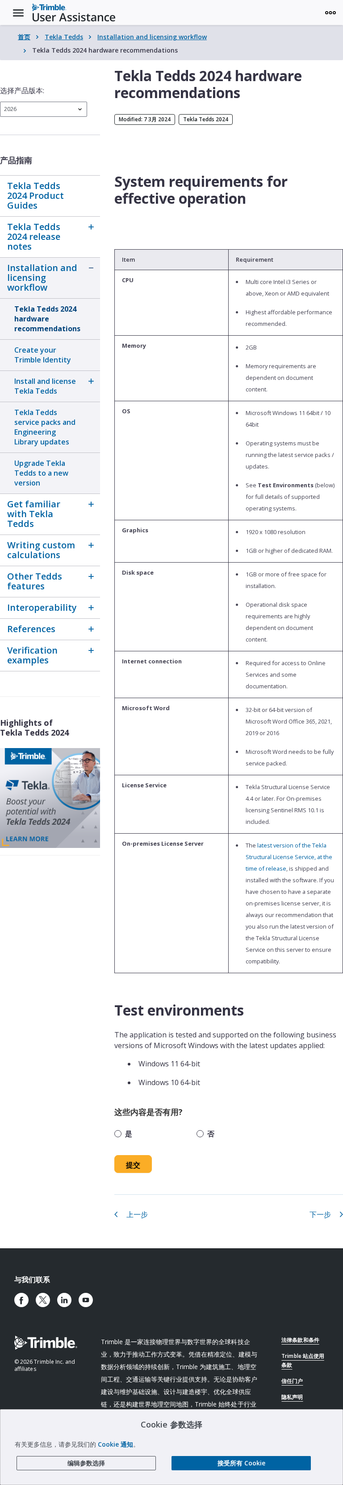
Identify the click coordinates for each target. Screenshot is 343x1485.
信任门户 (292, 1381)
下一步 (320, 1214)
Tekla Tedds (64, 37)
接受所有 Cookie (241, 1463)
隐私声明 (292, 1397)
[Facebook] (21, 1300)
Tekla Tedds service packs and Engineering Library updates (44, 427)
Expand (91, 227)
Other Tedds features (34, 581)
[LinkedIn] (64, 1300)
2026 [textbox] (10, 109)
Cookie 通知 (115, 1444)
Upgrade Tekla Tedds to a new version (41, 473)
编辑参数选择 (86, 1463)
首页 (24, 37)
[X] (43, 1300)
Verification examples (32, 655)
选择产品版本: (22, 90)
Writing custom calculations (41, 550)
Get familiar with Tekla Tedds (33, 514)
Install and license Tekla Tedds (45, 386)
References (31, 629)
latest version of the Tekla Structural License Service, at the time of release (289, 856)
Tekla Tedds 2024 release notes (33, 236)
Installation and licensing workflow (152, 37)
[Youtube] (86, 1300)
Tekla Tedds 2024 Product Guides (35, 195)
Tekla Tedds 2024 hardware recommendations (47, 318)
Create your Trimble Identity (42, 355)
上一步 (137, 1214)
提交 (133, 1165)
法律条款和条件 (300, 1340)
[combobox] (43, 109)
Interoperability (42, 607)
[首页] (73, 12)
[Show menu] (330, 12)
